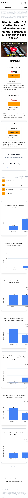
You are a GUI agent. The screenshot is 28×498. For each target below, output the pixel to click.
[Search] (25, 3)
